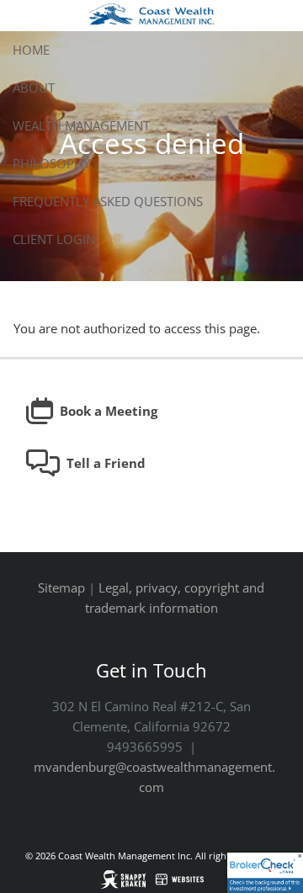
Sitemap (61, 587)
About (34, 87)
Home (31, 49)
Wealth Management (81, 125)
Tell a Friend (106, 462)
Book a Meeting (108, 410)
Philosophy (51, 163)
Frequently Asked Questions (108, 201)
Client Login (54, 239)
